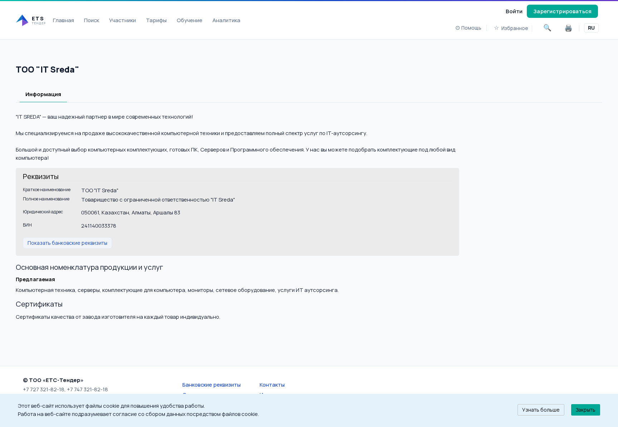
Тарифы (156, 20)
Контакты (272, 384)
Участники (122, 20)
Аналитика (226, 20)
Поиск (91, 20)
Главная (63, 20)
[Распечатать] (568, 28)
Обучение (189, 20)
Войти (514, 11)
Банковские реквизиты (211, 384)
